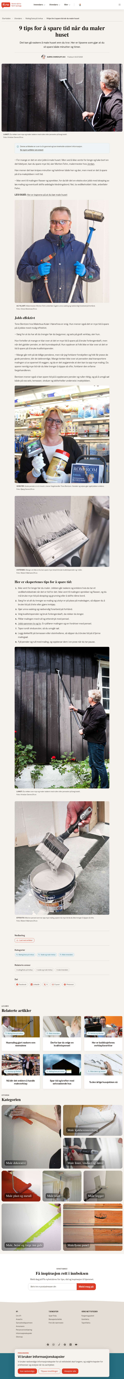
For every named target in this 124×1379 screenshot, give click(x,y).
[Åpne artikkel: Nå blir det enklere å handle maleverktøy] (21, 1064)
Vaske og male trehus (45, 970)
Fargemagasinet (87, 1316)
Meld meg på (86, 1286)
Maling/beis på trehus (34, 18)
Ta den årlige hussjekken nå (103, 1082)
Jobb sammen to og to (29, 623)
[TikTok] (59, 1344)
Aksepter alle (70, 1371)
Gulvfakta (85, 1319)
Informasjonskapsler (24, 1333)
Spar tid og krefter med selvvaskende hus (62, 1082)
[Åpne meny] (120, 5)
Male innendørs (62, 970)
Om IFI (18, 1316)
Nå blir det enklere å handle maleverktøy (20, 1082)
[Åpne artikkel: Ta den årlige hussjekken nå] (103, 1064)
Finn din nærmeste (56, 1323)
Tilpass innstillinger (49, 1371)
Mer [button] (66, 4)
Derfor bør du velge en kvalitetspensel (62, 1044)
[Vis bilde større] (62, 98)
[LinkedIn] (70, 1344)
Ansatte (19, 1319)
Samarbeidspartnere (24, 1323)
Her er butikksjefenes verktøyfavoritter (103, 1044)
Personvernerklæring (24, 1330)
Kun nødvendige (27, 1371)
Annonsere (20, 1326)
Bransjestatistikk (55, 1319)
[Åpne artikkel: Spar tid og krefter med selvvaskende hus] (62, 1064)
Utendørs (18, 18)
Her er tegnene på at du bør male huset (47, 194)
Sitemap (19, 1337)
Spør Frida (53, 1316)
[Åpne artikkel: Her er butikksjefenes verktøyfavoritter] (103, 1027)
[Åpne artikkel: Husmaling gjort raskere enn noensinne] (21, 1027)
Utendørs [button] (53, 4)
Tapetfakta (85, 1323)
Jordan (90, 163)
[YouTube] (76, 1344)
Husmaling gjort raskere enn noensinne (20, 1044)
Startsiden (6, 18)
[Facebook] (48, 1344)
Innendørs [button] (38, 4)
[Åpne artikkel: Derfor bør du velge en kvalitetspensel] (62, 1027)
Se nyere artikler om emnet (31, 150)
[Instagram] (53, 1344)
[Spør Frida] (80, 4)
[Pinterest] (64, 1344)
